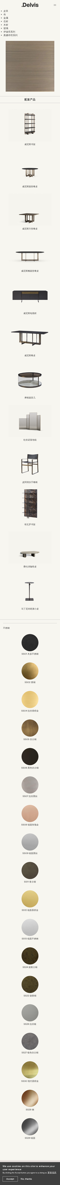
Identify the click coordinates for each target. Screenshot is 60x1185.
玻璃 (5, 28)
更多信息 (52, 1172)
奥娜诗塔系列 (10, 35)
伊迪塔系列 (9, 31)
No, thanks (26, 1179)
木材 (5, 24)
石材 (5, 21)
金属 (5, 18)
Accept (10, 1179)
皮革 (5, 11)
